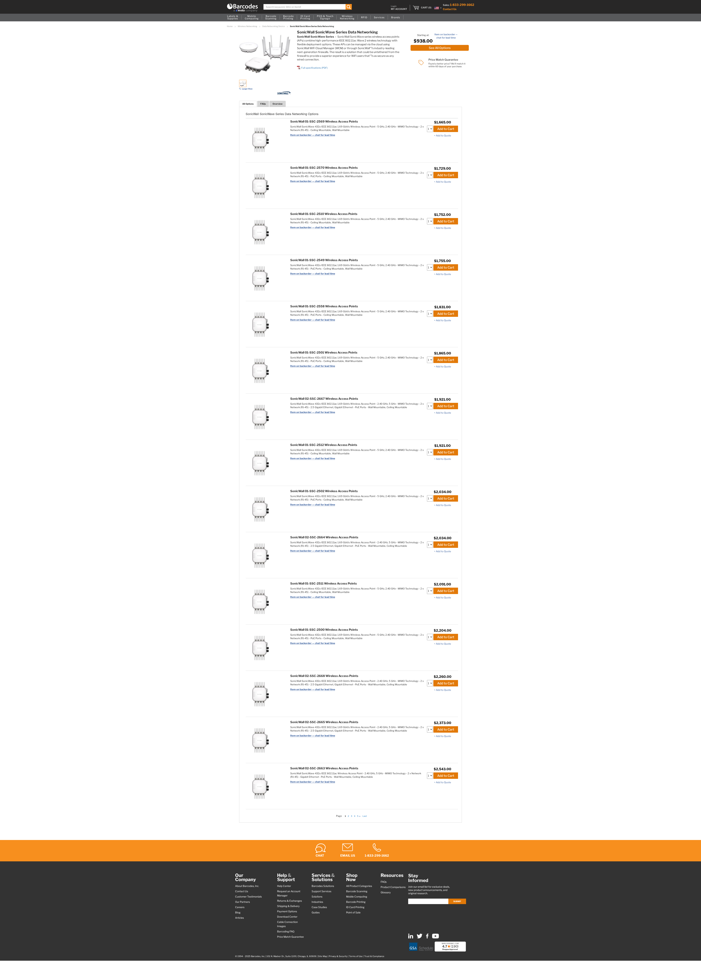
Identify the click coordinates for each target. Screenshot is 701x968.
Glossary (386, 892)
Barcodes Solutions (323, 886)
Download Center (287, 916)
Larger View (247, 89)
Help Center (284, 886)
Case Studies (319, 907)
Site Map (322, 956)
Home (230, 26)
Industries (317, 901)
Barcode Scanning (356, 891)
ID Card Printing (355, 907)
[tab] (248, 104)
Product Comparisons (393, 887)
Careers (239, 907)
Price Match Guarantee (290, 936)
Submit (457, 901)
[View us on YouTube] (435, 937)
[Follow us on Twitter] (419, 937)
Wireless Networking (248, 26)
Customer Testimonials (248, 896)
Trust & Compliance (374, 956)
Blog (237, 912)
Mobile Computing (356, 896)
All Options (248, 103)
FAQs (263, 103)
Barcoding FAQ (285, 931)
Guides (316, 912)
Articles (239, 917)
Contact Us (449, 9)
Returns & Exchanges (289, 900)
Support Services (321, 891)
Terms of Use (356, 956)
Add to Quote (443, 135)
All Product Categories (359, 886)
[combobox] (307, 7)
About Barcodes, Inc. (247, 886)
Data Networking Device (273, 26)
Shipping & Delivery (288, 906)
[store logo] (242, 7)
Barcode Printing (355, 901)
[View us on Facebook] (427, 937)
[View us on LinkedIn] (410, 937)
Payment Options (287, 911)
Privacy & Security (338, 956)
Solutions (317, 896)
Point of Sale (353, 912)
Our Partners (242, 901)
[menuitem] (232, 17)
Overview (278, 103)
